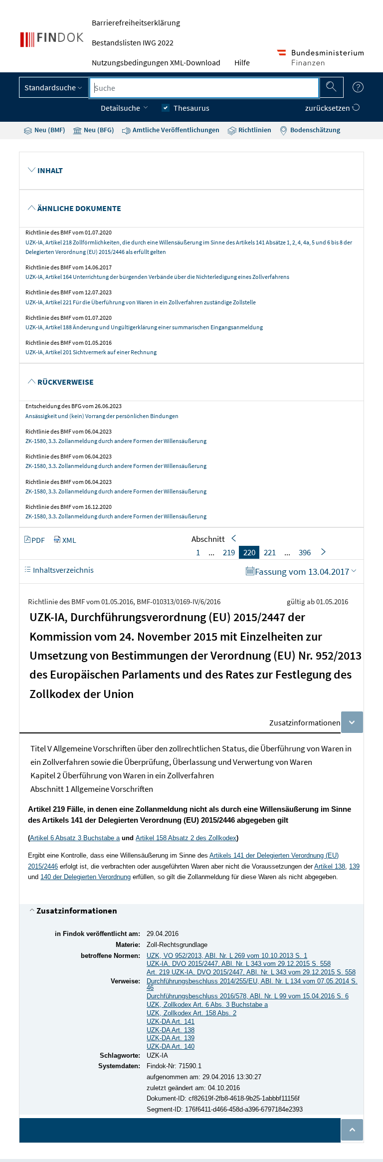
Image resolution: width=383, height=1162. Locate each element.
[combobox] (204, 88)
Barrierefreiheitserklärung (136, 22)
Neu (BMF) (49, 129)
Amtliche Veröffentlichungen (175, 129)
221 (270, 552)
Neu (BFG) (98, 129)
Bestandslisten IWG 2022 (133, 42)
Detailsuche (121, 108)
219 (229, 552)
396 (305, 552)
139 (354, 866)
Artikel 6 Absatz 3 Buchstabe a (75, 838)
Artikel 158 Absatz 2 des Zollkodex (186, 838)
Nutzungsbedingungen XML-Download (156, 62)
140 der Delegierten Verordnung (85, 877)
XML (69, 540)
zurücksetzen (328, 108)
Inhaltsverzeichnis (62, 570)
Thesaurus (191, 108)
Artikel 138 (329, 866)
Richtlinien (254, 129)
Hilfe (242, 62)
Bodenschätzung (314, 129)
